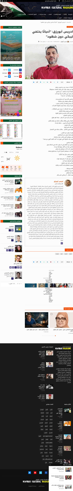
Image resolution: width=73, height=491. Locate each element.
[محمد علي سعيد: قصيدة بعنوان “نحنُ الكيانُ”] (49, 396)
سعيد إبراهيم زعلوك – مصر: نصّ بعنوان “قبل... (37, 330)
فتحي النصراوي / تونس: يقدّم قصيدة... (58, 468)
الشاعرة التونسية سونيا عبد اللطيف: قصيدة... (59, 449)
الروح (47, 420)
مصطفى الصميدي (9, 273)
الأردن (51, 410)
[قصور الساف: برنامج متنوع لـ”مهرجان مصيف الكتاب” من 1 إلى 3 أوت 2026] (11, 46)
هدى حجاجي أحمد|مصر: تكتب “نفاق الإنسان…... (41, 354)
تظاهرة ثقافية (49, 443)
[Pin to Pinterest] (50, 82)
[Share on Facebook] (57, 82)
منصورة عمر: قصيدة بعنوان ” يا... (41, 376)
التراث (47, 413)
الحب (47, 416)
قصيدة (57, 254)
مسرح (47, 456)
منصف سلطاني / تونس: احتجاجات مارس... (59, 425)
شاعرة (51, 449)
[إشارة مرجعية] (4, 16)
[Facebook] (46, 472)
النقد (51, 439)
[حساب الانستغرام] (7, 250)
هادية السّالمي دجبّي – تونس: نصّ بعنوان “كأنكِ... (63, 330)
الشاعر (71, 254)
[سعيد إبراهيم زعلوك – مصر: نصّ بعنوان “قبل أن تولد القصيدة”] (36, 320)
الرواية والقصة (57, 14)
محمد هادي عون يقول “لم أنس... (58, 461)
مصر (43, 456)
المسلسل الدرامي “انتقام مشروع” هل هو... (59, 412)
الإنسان (41, 410)
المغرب (66, 254)
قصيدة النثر (70, 27)
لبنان (41, 453)
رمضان (41, 446)
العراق (46, 426)
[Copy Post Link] (37, 82)
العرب (41, 426)
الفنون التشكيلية (33, 14)
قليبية (46, 453)
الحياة (51, 420)
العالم (51, 426)
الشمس (41, 423)
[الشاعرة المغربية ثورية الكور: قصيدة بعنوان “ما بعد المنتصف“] (18, 198)
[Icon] (67, 410)
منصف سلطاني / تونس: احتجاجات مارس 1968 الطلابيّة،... (8, 190)
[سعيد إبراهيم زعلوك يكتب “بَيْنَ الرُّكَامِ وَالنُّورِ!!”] (68, 487)
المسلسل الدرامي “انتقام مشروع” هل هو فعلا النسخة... (7, 181)
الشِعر (50, 14)
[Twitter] (4, 1)
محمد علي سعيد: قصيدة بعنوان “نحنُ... (41, 396)
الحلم (43, 416)
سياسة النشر (41, 486)
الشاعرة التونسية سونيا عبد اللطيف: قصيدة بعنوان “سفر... (7, 206)
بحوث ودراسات (42, 14)
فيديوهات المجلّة (68, 18)
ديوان (46, 446)
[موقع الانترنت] (18, 267)
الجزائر (51, 416)
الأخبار (65, 14)
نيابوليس (11, 226)
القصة (51, 429)
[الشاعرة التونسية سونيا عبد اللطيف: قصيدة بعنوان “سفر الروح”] (18, 206)
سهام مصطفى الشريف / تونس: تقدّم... (41, 365)
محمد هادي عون (18, 264)
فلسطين (42, 449)
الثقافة (42, 413)
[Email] (0, 1)
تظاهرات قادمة (22, 14)
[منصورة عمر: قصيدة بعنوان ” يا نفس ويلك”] (49, 376)
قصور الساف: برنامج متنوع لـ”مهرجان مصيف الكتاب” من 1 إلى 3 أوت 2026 (11, 58)
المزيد (60, 18)
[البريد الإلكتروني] (12, 230)
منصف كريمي (10, 236)
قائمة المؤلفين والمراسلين (50, 1)
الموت (39, 436)
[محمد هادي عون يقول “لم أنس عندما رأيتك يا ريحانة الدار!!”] (18, 214)
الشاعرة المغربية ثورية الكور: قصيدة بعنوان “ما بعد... (7, 197)
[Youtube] (2, 1)
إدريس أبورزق (64, 42)
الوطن (47, 439)
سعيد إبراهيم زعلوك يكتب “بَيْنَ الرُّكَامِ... (57, 486)
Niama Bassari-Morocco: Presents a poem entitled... (57, 477)
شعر (61, 254)
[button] (27, 324)
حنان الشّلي (11, 246)
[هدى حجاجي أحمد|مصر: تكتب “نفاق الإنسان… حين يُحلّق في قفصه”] (49, 353)
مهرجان (50, 463)
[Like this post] (61, 82)
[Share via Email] (33, 82)
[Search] (6, 17)
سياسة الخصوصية (32, 486)
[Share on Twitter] (54, 82)
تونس (42, 443)
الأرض (46, 410)
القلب (46, 429)
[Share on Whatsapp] (44, 82)
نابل (46, 463)
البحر (51, 413)
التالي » (10, 284)
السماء (42, 420)
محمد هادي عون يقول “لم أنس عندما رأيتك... (7, 213)
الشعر (46, 423)
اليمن (42, 439)
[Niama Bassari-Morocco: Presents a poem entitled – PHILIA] (68, 477)
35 (14, 284)
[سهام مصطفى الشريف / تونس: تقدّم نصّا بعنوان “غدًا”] (49, 364)
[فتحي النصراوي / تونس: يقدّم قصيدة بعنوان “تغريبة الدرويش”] (68, 469)
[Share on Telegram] (40, 82)
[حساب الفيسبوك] (62, 243)
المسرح (50, 433)
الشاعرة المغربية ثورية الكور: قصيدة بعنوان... (58, 437)
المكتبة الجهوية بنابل (47, 436)
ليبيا (51, 456)
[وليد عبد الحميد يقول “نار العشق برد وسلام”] (49, 386)
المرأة (42, 429)
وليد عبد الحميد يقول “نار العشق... (41, 386)
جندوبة (50, 446)
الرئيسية (70, 14)
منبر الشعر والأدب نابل (47, 459)
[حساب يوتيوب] (10, 267)
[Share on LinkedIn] (47, 82)
